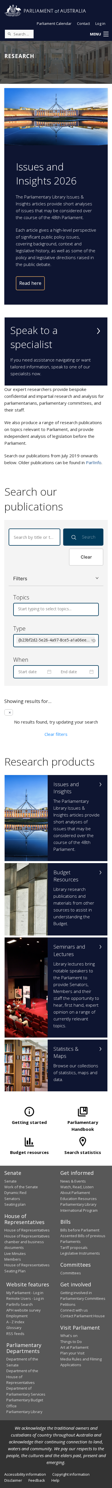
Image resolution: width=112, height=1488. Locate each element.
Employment (17, 1315)
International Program (79, 1210)
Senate (10, 1181)
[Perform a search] (9, 33)
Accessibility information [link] (25, 1474)
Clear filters (56, 734)
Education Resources (78, 1198)
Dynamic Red (15, 1192)
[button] (99, 34)
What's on (69, 1335)
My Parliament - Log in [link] (24, 1292)
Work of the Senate (21, 1186)
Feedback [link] (36, 1480)
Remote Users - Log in (25, 1298)
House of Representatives (27, 1230)
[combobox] (18, 608)
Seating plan (15, 1204)
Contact (83, 23)
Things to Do (71, 1341)
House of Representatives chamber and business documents (27, 1241)
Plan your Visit (72, 1353)
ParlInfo (93, 462)
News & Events (73, 1181)
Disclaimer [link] (13, 1480)
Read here (30, 283)
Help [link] (55, 1480)
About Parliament (75, 1192)
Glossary (13, 1327)
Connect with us (74, 1310)
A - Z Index (15, 1321)
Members (12, 1259)
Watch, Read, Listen (77, 1186)
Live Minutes (15, 1253)
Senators (12, 1198)
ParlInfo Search (19, 1304)
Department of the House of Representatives (22, 1376)
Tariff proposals (74, 1247)
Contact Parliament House (82, 1315)
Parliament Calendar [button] (54, 23)
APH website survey (23, 1310)
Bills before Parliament (79, 1230)
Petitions (68, 1304)
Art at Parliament (74, 1347)
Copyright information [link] (71, 1474)
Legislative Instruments (80, 1253)
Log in (100, 23)
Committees (70, 1273)
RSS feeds (15, 1333)
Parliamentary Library (78, 1204)
